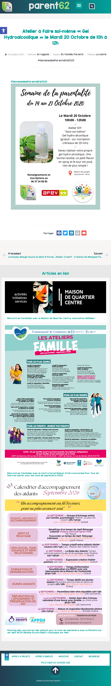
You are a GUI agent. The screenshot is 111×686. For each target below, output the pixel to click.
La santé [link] (101, 54)
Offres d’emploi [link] (44, 656)
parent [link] (44, 5)
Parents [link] (78, 54)
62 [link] (64, 5)
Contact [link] (78, 656)
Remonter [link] (55, 676)
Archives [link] (63, 656)
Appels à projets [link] (21, 656)
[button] (79, 5)
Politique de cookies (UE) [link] (55, 663)
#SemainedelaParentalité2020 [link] (56, 60)
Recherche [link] (94, 656)
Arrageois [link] (43, 54)
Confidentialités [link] (68, 681)
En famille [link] (67, 54)
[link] (3, 30)
